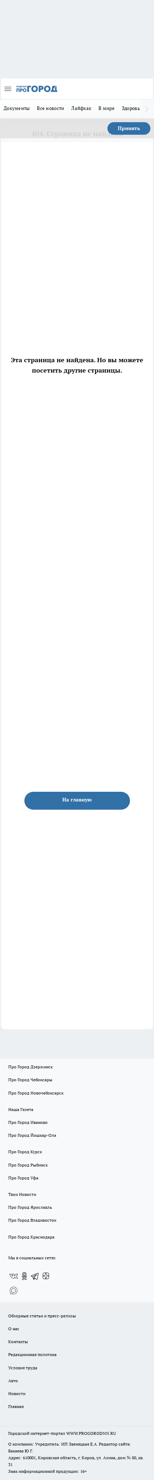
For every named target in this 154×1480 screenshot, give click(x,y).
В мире (106, 108)
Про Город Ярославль (30, 1207)
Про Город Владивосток (32, 1220)
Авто (13, 1380)
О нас (13, 1328)
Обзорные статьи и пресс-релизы (42, 1315)
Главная (16, 1406)
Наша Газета (20, 1109)
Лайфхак (81, 108)
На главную (77, 799)
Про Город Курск (25, 1151)
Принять (129, 128)
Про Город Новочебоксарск (35, 1093)
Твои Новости (22, 1194)
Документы (17, 108)
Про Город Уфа (23, 1177)
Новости (16, 1393)
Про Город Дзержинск (30, 1066)
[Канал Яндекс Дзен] (45, 1276)
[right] (147, 109)
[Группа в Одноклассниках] (24, 1276)
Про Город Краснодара (31, 1237)
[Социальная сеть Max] (13, 1290)
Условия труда (22, 1367)
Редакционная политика (32, 1354)
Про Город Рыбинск (28, 1165)
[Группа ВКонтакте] (13, 1276)
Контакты (18, 1341)
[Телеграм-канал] (35, 1276)
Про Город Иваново (28, 1122)
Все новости (50, 108)
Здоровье (132, 108)
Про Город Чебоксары (30, 1079)
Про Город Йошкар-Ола (32, 1135)
